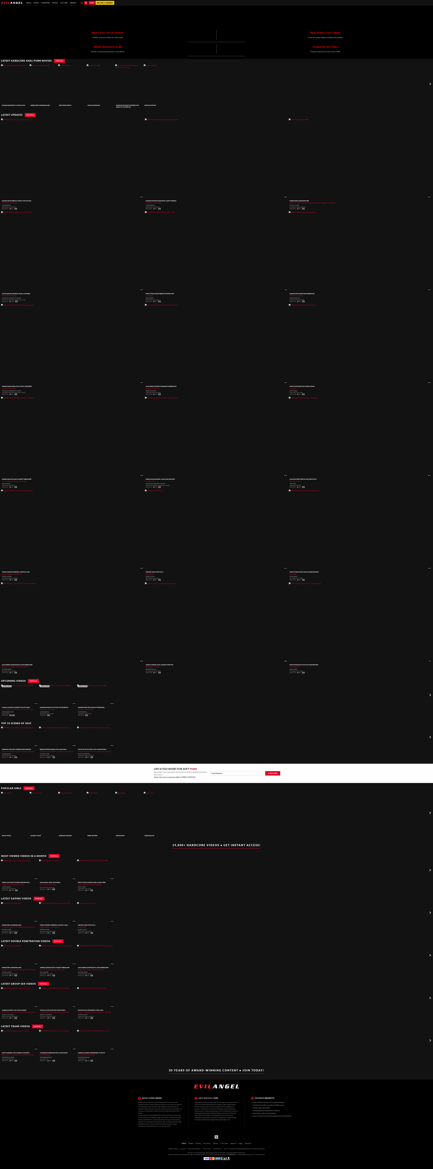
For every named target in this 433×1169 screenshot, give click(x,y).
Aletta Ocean (149, 1119)
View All (59, 61)
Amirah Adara (6, 1012)
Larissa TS (81, 1055)
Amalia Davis (12, 388)
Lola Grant (156, 388)
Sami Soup (300, 295)
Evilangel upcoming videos (202, 1117)
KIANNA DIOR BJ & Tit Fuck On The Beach (54, 707)
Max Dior (332, 203)
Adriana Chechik (15, 751)
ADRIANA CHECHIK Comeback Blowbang (16, 749)
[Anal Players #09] (101, 84)
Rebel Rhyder (52, 751)
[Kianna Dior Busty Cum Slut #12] (15, 84)
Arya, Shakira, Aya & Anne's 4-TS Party (16, 1053)
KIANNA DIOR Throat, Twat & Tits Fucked (16, 201)
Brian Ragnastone (308, 203)
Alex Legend (149, 388)
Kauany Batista (6, 709)
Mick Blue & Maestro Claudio (11, 298)
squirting (214, 1111)
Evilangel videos (157, 1115)
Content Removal (260, 1154)
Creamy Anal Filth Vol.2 (154, 572)
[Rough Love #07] (158, 84)
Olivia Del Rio (6, 295)
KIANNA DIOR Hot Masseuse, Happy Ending (161, 201)
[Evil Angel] (12, 3)
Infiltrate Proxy (65, 105)
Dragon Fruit (325, 203)
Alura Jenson (165, 1117)
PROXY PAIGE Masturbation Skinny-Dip (160, 293)
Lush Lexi (299, 481)
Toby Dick (292, 481)
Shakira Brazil (6, 1055)
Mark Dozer (100, 1012)
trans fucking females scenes (226, 1111)
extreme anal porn (167, 1124)
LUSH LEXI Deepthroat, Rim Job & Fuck (303, 479)
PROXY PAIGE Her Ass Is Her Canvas (302, 386)
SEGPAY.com (231, 1154)
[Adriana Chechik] (72, 813)
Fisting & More (294, 205)
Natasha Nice (173, 1117)
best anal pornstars (175, 1115)
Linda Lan (21, 884)
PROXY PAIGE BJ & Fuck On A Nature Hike (304, 664)
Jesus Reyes (60, 751)
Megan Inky (120, 835)
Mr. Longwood (97, 884)
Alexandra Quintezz (22, 667)
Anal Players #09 (94, 105)
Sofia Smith (317, 203)
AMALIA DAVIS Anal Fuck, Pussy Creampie (17, 386)
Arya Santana (15, 1055)
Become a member (105, 3)
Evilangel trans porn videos (146, 1124)
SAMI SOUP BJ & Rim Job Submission (302, 293)
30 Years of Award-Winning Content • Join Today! (216, 1070)
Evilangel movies (218, 1115)
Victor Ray (156, 667)
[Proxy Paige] (15, 813)
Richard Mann (6, 667)
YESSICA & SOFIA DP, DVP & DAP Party (53, 1010)
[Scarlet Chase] (44, 813)
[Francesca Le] (158, 813)
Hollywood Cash (13, 884)
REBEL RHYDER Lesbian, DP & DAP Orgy (53, 749)
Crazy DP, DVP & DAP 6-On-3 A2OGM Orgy (92, 749)
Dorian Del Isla (44, 884)
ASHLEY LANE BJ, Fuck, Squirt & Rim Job (159, 664)
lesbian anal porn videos (202, 1111)
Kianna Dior (5, 203)
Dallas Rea (52, 884)
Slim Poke (31, 751)
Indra (153, 481)
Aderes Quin (23, 481)
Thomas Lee (81, 751)
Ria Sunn (80, 1012)
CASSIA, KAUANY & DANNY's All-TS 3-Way (16, 707)
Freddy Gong (100, 751)
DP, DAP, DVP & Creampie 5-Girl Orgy (91, 1010)
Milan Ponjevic (14, 481)
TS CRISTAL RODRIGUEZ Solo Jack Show (54, 1053)
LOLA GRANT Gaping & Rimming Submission (161, 386)
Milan (36, 751)
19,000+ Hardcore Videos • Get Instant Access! (216, 845)
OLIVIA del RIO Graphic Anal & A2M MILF (16, 293)
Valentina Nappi (155, 1117)
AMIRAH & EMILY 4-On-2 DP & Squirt (14, 1010)
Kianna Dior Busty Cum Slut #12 (13, 105)
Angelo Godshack (7, 574)
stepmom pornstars (223, 1113)
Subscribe (273, 773)
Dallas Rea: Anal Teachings (50, 882)
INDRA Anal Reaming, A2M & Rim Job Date (160, 479)
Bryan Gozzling (295, 298)
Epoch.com (178, 1154)
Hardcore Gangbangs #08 (40, 105)
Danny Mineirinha (16, 709)
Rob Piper (5, 884)
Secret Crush (150, 576)
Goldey (13, 667)
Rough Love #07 (150, 105)
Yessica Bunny (17, 574)
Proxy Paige (149, 295)
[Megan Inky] (129, 813)
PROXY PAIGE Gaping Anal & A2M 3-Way (92, 882)
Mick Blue (13, 295)
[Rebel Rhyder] (101, 813)
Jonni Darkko (13, 203)
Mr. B (298, 667)
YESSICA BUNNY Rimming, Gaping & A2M (16, 572)
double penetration (200, 1113)
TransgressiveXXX (8, 712)
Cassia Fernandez (28, 709)
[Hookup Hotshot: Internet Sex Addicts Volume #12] (129, 84)
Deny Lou (300, 203)
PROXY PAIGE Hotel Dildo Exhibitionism (304, 572)
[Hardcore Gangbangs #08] (44, 84)
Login (92, 3)
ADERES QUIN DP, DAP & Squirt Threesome (16, 479)
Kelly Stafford (44, 751)
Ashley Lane (149, 667)
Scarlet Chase (150, 574)
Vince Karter (5, 481)
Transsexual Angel (8, 1057)
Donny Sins (24, 751)
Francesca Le (149, 835)
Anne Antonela (23, 1055)
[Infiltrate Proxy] (72, 84)
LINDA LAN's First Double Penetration (16, 882)
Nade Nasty (293, 295)
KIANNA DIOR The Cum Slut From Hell (91, 707)
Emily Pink (21, 1012)
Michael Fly (293, 203)
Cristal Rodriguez (45, 1055)
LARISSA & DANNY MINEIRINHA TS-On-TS (91, 1053)
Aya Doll (31, 1055)
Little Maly (68, 751)
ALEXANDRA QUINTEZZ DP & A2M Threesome (17, 664)
